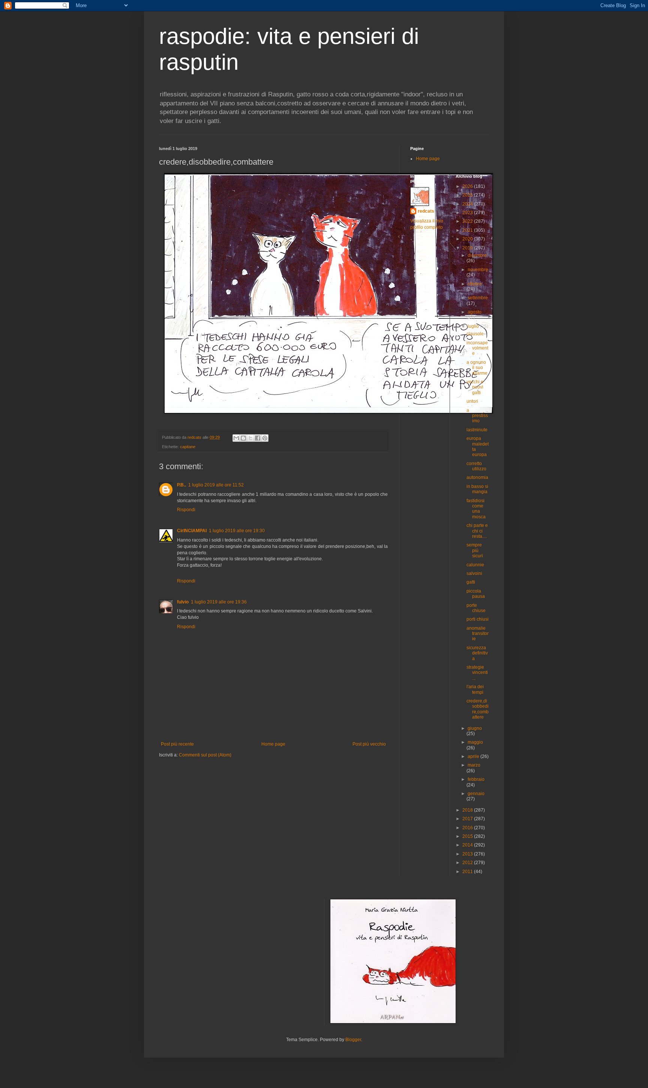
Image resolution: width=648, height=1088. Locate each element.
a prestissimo (477, 416)
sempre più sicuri (474, 550)
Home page (273, 744)
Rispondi (186, 509)
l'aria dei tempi (475, 689)
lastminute (477, 429)
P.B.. (181, 485)
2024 (468, 204)
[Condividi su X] (250, 438)
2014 (468, 845)
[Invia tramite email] (236, 438)
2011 (468, 871)
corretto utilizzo (476, 466)
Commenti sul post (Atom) (205, 755)
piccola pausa (475, 593)
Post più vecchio (369, 744)
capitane (187, 446)
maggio (475, 742)
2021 (468, 230)
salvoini (474, 573)
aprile (474, 756)
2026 (468, 186)
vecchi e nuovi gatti (474, 387)
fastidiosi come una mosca (476, 508)
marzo (474, 765)
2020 (468, 239)
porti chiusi (477, 619)
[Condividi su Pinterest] (264, 438)
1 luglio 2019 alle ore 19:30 (237, 530)
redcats (426, 211)
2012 (468, 862)
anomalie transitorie (477, 634)
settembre (478, 297)
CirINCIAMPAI (192, 530)
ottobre (475, 284)
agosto (475, 312)
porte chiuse (476, 608)
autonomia (477, 477)
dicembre (477, 255)
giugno (475, 728)
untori (472, 401)
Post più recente (177, 744)
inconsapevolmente (477, 348)
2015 (468, 836)
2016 (468, 827)
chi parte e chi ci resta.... (477, 531)
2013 (468, 854)
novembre (478, 269)
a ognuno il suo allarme (477, 368)
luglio (474, 326)
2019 (468, 248)
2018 (468, 810)
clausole (475, 333)
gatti (470, 582)
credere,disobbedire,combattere (477, 709)
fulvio (183, 602)
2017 (468, 818)
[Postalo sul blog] (243, 438)
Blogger (353, 1039)
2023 (468, 212)
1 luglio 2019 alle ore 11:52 (216, 485)
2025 (468, 195)
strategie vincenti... (477, 673)
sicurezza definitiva (477, 653)
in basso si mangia (477, 489)
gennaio (476, 793)
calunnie (475, 564)
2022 (468, 221)
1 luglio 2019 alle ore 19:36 (219, 602)
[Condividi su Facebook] (257, 438)
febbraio (476, 779)
